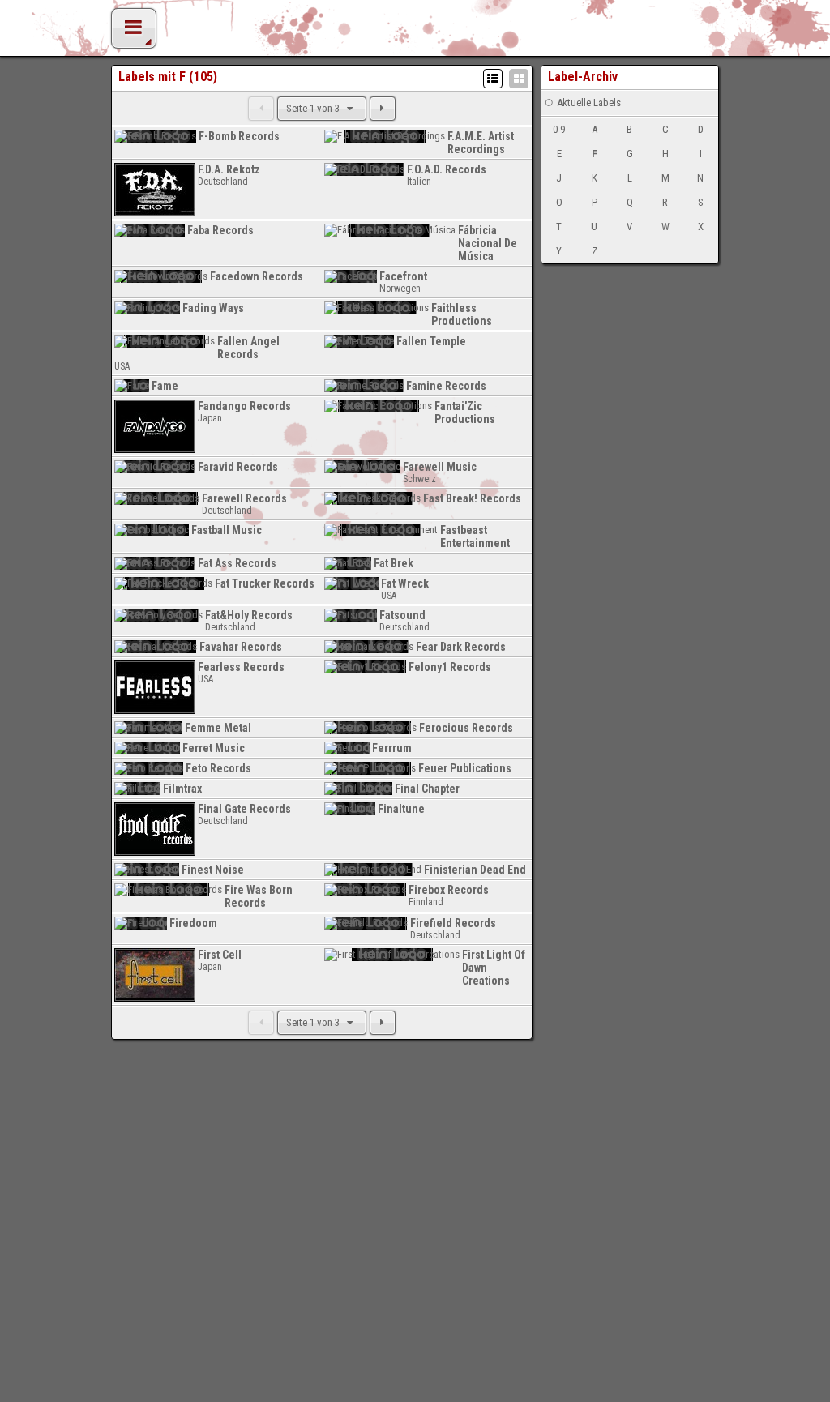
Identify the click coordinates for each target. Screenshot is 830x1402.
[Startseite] (415, 32)
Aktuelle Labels (589, 102)
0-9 (559, 129)
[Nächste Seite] (383, 108)
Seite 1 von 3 (314, 108)
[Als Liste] (493, 78)
